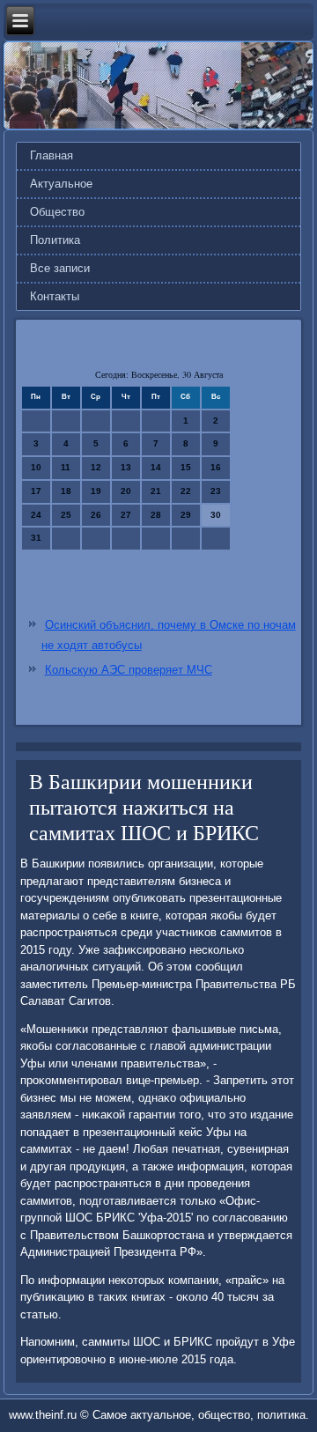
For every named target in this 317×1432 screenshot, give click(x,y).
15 (186, 467)
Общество (57, 211)
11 (65, 467)
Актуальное (61, 183)
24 (36, 515)
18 (66, 491)
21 (156, 491)
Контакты (54, 296)
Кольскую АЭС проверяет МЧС (128, 669)
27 (126, 515)
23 (215, 491)
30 (215, 515)
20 (126, 491)
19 (96, 491)
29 (186, 515)
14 (156, 467)
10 (36, 467)
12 (96, 467)
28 (156, 515)
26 (96, 515)
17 (36, 491)
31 (36, 538)
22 (186, 491)
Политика (55, 240)
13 (126, 467)
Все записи (60, 268)
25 (66, 515)
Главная (51, 155)
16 (215, 467)
